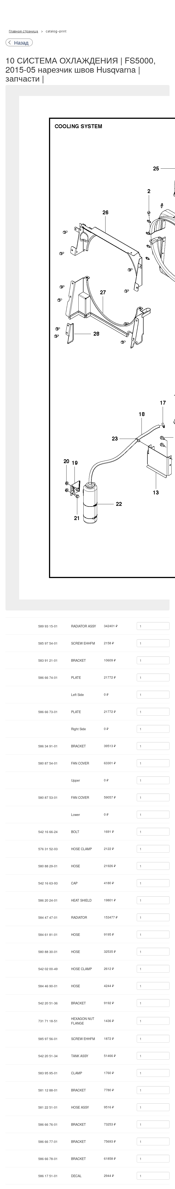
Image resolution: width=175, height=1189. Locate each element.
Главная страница (23, 31)
